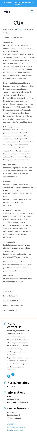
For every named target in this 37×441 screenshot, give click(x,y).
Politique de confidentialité (17, 402)
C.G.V (9, 396)
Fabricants (11, 386)
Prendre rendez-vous (15, 430)
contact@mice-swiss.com (16, 427)
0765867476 (11, 424)
